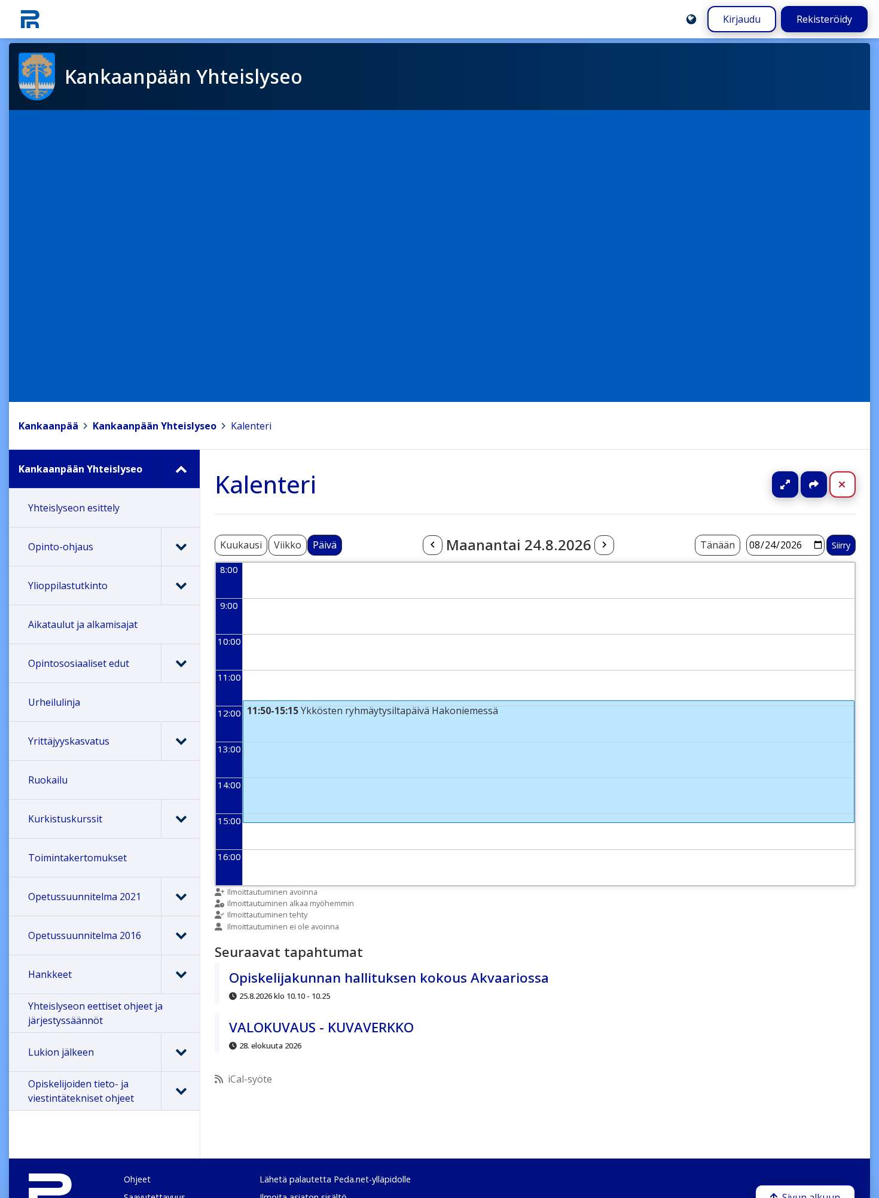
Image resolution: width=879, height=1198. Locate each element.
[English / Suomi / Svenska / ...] (691, 19)
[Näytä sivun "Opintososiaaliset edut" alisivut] (180, 663)
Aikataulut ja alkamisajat (83, 624)
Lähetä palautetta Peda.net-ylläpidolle (335, 1179)
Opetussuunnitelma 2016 (84, 935)
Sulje (852, 484)
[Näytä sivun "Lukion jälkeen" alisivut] (180, 1052)
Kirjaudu (742, 19)
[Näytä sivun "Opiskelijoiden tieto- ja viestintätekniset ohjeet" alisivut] (180, 1091)
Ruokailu (48, 780)
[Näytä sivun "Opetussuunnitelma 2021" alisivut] (180, 896)
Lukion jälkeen (61, 1052)
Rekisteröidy (824, 19)
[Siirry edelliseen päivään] (432, 545)
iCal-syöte (250, 1079)
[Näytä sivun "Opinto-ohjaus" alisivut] (180, 547)
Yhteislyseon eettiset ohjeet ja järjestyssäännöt (95, 1013)
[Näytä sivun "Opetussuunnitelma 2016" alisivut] (180, 935)
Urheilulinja (54, 702)
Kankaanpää (48, 425)
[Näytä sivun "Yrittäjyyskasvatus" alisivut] (180, 741)
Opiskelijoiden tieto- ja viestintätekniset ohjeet (81, 1091)
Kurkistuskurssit (65, 818)
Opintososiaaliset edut (78, 663)
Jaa (814, 484)
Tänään (717, 544)
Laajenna (796, 484)
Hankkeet (50, 974)
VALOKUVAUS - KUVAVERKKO (321, 1027)
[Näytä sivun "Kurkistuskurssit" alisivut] (180, 819)
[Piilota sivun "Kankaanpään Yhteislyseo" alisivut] (180, 469)
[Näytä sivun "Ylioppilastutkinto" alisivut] (180, 585)
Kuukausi (241, 544)
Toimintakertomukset (77, 857)
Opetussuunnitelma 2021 (84, 896)
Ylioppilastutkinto (68, 585)
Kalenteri (251, 425)
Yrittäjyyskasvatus (68, 741)
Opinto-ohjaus (60, 546)
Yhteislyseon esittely (74, 507)
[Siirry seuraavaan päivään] (604, 545)
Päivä (325, 544)
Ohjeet (137, 1179)
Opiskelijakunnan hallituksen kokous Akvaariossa (389, 977)
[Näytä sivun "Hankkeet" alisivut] (180, 974)
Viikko (287, 544)
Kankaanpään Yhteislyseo (154, 425)
